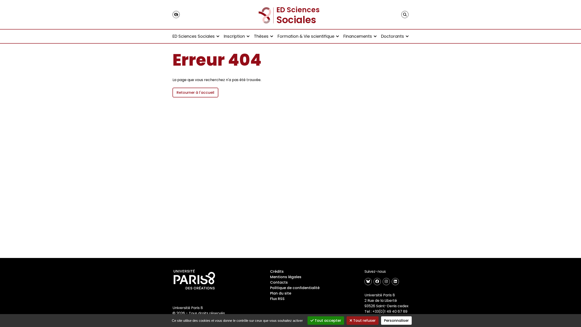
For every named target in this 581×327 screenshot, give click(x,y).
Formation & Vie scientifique (306, 36)
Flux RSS (277, 298)
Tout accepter (327, 320)
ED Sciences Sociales (193, 36)
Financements (357, 36)
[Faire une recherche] (405, 14)
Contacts (279, 282)
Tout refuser (364, 320)
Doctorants (392, 36)
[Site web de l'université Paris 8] (194, 280)
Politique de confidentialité (295, 287)
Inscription (234, 36)
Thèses (261, 36)
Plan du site (280, 293)
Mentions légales (285, 277)
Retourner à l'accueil (195, 92)
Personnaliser (396, 320)
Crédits (277, 271)
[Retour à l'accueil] (290, 14)
